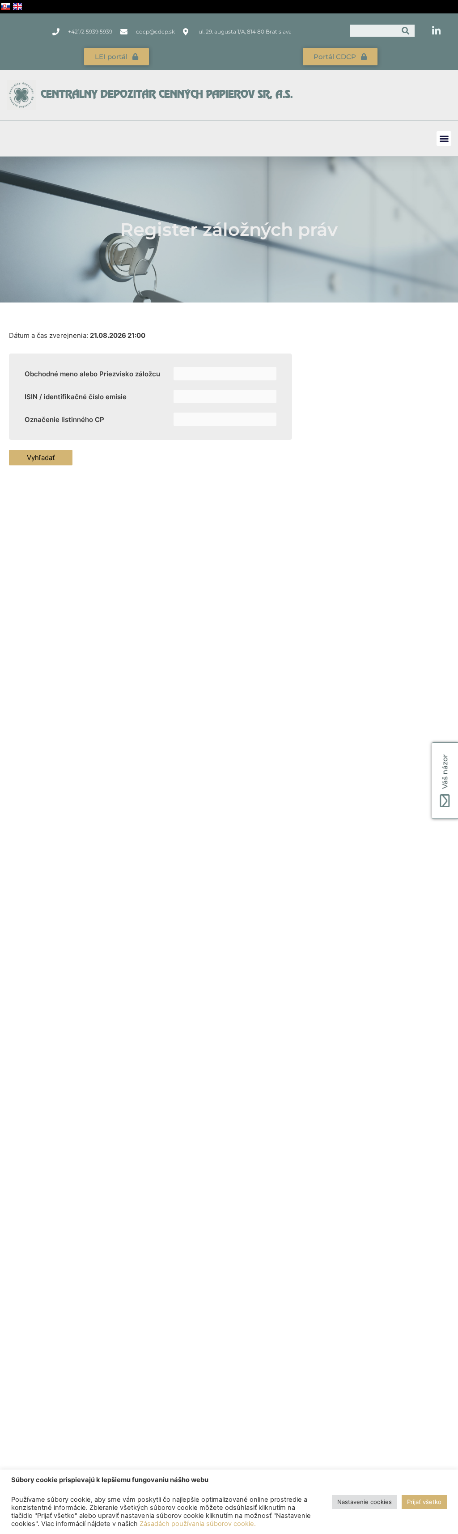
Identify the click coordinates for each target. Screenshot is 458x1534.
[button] (444, 138)
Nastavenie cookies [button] (364, 1501)
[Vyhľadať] (406, 31)
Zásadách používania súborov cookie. (198, 1524)
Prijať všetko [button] (424, 1501)
